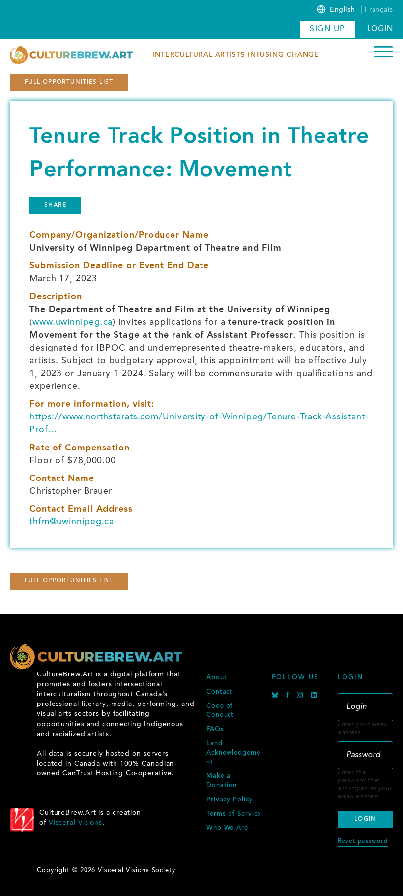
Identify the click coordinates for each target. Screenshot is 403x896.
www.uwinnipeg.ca (72, 322)
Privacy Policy (229, 800)
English (342, 10)
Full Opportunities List (69, 82)
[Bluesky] (276, 696)
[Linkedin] (314, 696)
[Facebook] (289, 696)
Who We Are (227, 828)
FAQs (215, 730)
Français (379, 9)
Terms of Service (233, 814)
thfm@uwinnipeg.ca (71, 521)
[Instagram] (301, 696)
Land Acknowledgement (233, 753)
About (216, 678)
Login (380, 29)
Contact (219, 692)
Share (55, 205)
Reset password (363, 841)
